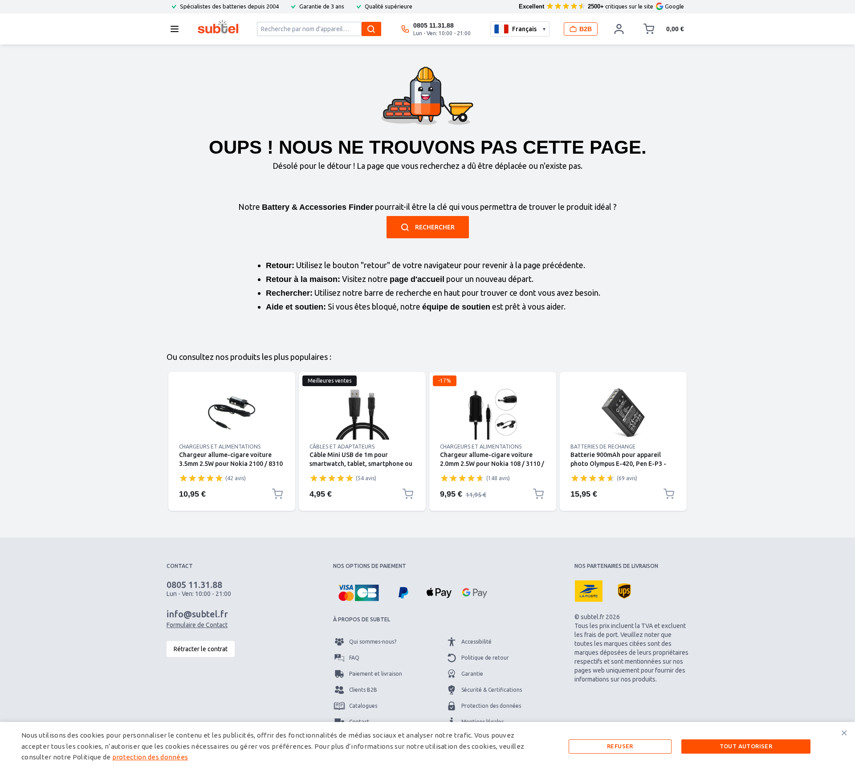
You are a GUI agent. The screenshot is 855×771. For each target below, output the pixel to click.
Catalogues (363, 706)
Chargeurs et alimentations (220, 446)
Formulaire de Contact (197, 624)
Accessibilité (476, 642)
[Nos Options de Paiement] (358, 593)
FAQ (354, 658)
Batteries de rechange (602, 446)
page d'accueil (417, 279)
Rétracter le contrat (201, 649)
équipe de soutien (456, 306)
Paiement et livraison (375, 674)
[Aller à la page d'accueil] (218, 26)
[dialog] (427, 746)
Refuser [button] (620, 746)
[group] (201, 477)
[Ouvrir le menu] (177, 29)
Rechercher (435, 227)
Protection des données (491, 706)
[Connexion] (619, 29)
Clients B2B (363, 690)
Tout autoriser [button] (746, 746)
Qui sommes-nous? (372, 642)
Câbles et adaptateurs (342, 446)
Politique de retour (485, 658)
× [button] (844, 732)
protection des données (150, 757)
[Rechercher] (371, 29)
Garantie (472, 674)
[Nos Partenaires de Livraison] (588, 591)
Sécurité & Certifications (491, 690)
